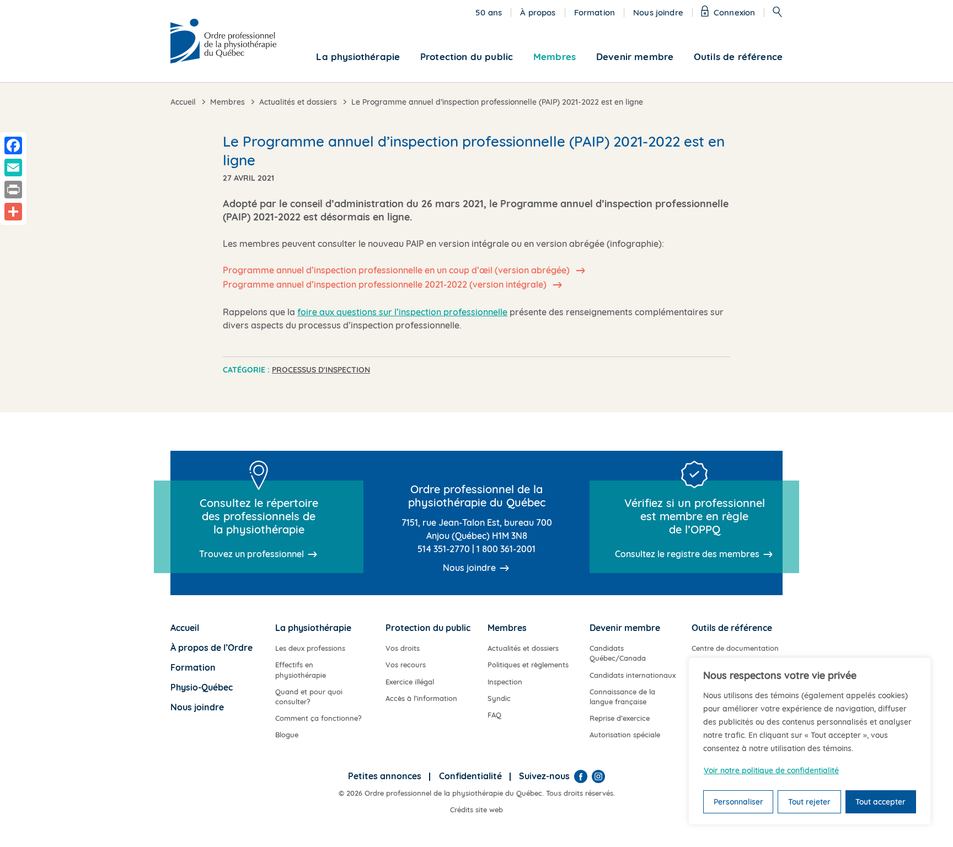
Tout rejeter (809, 802)
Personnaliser (738, 802)
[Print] (13, 190)
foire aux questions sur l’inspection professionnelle (402, 311)
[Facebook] (580, 776)
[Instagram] (598, 776)
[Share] (13, 212)
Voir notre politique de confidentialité (771, 770)
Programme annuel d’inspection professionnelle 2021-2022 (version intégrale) (386, 284)
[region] (809, 741)
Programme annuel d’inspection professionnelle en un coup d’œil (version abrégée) (397, 270)
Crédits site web (476, 809)
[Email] (13, 168)
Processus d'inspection (321, 370)
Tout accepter (880, 802)
